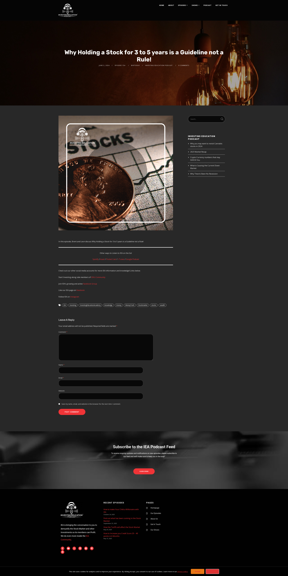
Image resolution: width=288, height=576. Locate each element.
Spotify (96, 259)
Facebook (80, 290)
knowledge (108, 305)
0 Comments (183, 65)
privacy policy (182, 571)
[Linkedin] (80, 548)
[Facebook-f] (62, 548)
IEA (64, 305)
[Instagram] (74, 548)
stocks (153, 305)
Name (61, 365)
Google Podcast (132, 259)
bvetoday (135, 65)
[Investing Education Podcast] (68, 10)
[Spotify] (86, 548)
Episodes (182, 5)
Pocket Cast (111, 259)
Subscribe (144, 471)
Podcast (208, 5)
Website (61, 391)
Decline (212, 571)
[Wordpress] (62, 552)
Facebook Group (90, 284)
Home (161, 5)
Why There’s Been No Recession (204, 174)
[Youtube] (68, 548)
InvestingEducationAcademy (90, 305)
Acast (102, 259)
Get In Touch (221, 5)
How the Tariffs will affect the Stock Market (122, 527)
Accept (197, 571)
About (171, 5)
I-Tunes (121, 259)
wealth (162, 305)
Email (61, 378)
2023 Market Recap (198, 152)
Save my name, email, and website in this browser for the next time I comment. (91, 404)
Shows (195, 5)
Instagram (74, 296)
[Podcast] (92, 548)
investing (73, 305)
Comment (62, 332)
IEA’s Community (98, 277)
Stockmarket (142, 305)
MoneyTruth (129, 305)
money (118, 305)
